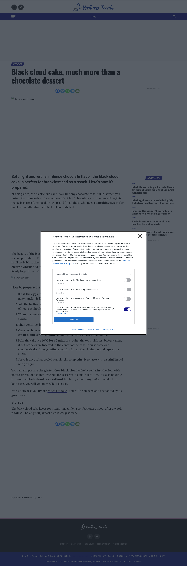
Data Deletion (78, 329)
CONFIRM (74, 320)
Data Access (93, 329)
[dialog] (93, 283)
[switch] (127, 280)
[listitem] (93, 274)
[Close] (140, 237)
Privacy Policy (109, 329)
